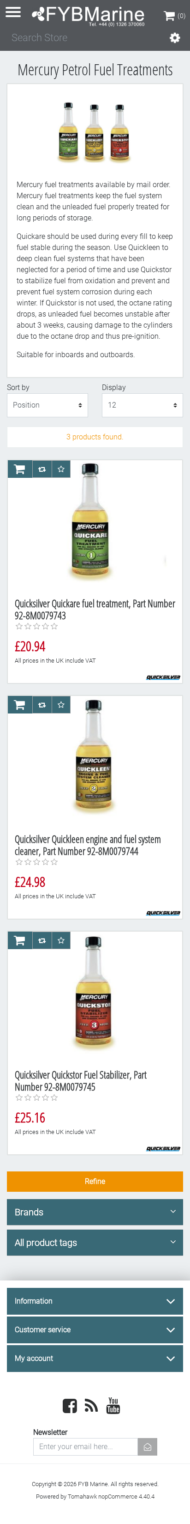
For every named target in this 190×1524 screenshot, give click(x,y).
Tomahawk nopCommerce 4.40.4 (111, 1496)
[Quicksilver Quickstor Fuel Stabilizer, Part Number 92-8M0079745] (91, 997)
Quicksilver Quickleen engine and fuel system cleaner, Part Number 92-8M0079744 (88, 845)
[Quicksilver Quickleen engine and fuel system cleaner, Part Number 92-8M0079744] (91, 761)
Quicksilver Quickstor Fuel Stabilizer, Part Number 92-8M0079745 (81, 1080)
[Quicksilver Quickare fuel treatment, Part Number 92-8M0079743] (91, 525)
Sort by (18, 387)
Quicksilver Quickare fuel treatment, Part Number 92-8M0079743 (95, 609)
